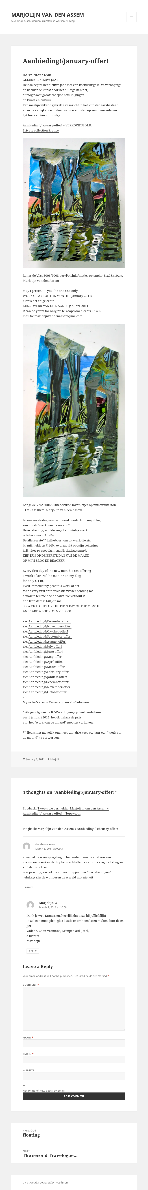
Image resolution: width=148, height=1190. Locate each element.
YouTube (76, 702)
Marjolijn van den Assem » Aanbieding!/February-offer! (78, 829)
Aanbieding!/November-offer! (49, 626)
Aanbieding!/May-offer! (46, 657)
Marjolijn (55, 759)
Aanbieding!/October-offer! (48, 692)
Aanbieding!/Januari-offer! (48, 677)
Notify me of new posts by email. (44, 1090)
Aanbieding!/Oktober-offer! (48, 631)
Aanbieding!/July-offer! (45, 646)
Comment (31, 984)
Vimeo (53, 702)
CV (24, 1182)
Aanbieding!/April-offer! (46, 662)
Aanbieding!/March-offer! (47, 667)
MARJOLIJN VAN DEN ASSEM (47, 14)
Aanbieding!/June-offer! (46, 651)
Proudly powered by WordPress (48, 1182)
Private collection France (41, 130)
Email (28, 1054)
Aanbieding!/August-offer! (47, 641)
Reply (29, 887)
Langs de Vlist (33, 275)
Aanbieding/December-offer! (49, 682)
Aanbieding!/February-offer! (49, 672)
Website (28, 1070)
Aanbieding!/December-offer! (50, 621)
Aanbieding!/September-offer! (50, 636)
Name (28, 1037)
